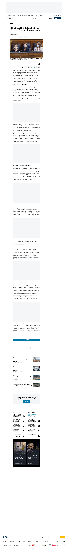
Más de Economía (16, 354)
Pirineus (41, 15)
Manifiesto (4, 541)
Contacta (36, 541)
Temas (24, 541)
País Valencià (20, 15)
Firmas (19, 541)
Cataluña (10, 15)
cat (56, 15)
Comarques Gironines (25, 15)
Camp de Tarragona (31, 15)
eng (60, 15)
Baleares (16, 15)
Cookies (16, 545)
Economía (11, 21)
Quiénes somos (12, 541)
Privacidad (9, 545)
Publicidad (30, 541)
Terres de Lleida (37, 15)
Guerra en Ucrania (15, 349)
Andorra (13, 15)
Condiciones (13, 545)
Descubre (16, 440)
